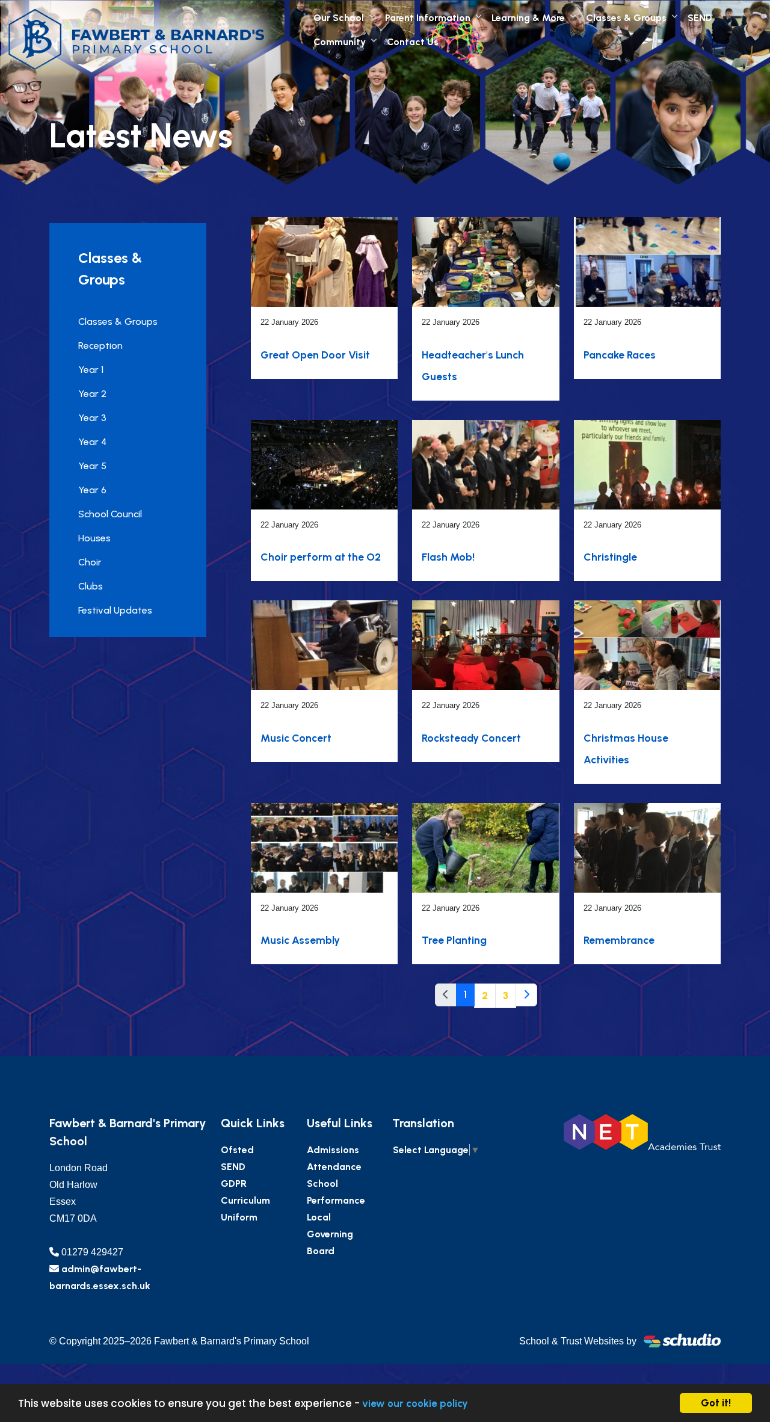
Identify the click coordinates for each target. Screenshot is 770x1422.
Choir (90, 562)
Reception (100, 345)
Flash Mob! (448, 556)
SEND (700, 17)
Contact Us (413, 42)
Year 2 (92, 393)
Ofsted (237, 1150)
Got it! (716, 1403)
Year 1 (90, 369)
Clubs (90, 586)
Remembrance (619, 940)
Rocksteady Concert (471, 737)
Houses (94, 538)
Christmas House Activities (626, 748)
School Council (110, 514)
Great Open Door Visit (315, 354)
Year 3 (92, 417)
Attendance (334, 1166)
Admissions (333, 1150)
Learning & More (528, 17)
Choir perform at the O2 (320, 556)
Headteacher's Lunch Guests (473, 365)
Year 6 (92, 490)
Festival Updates (115, 610)
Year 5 (92, 466)
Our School (338, 17)
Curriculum (245, 1200)
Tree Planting (454, 940)
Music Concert (295, 737)
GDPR (234, 1183)
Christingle (610, 556)
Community (339, 42)
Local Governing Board (330, 1234)
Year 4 (92, 442)
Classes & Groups (626, 17)
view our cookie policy (415, 1403)
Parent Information (427, 17)
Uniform (239, 1217)
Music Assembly (300, 940)
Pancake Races (620, 354)
